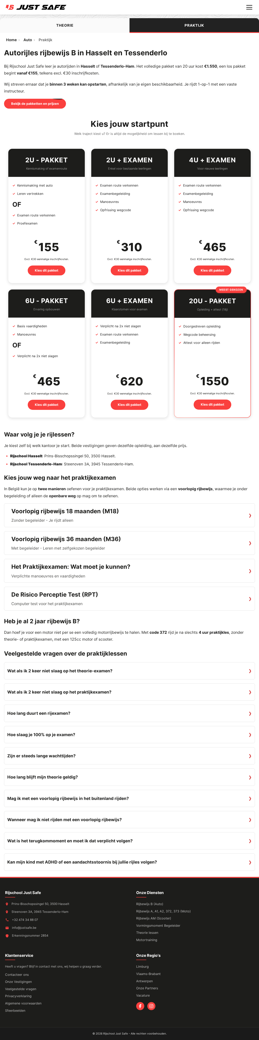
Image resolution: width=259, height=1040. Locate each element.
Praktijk (194, 25)
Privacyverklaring (18, 996)
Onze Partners (147, 988)
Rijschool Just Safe (23, 892)
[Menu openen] (249, 7)
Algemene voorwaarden (23, 1003)
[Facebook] (140, 1006)
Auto (27, 40)
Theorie (64, 25)
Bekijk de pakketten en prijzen (35, 104)
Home (11, 40)
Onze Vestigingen (18, 982)
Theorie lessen (147, 933)
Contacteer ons (17, 975)
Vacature (143, 995)
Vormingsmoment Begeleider (158, 926)
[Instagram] (151, 1006)
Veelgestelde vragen (20, 989)
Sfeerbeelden (15, 1011)
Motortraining (146, 940)
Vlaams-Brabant (148, 974)
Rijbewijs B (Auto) (149, 904)
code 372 (158, 632)
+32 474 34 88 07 (24, 920)
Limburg (142, 966)
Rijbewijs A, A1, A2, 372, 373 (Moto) (163, 911)
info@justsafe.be (24, 928)
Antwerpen (144, 981)
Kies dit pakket (46, 270)
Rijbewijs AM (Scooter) (153, 918)
